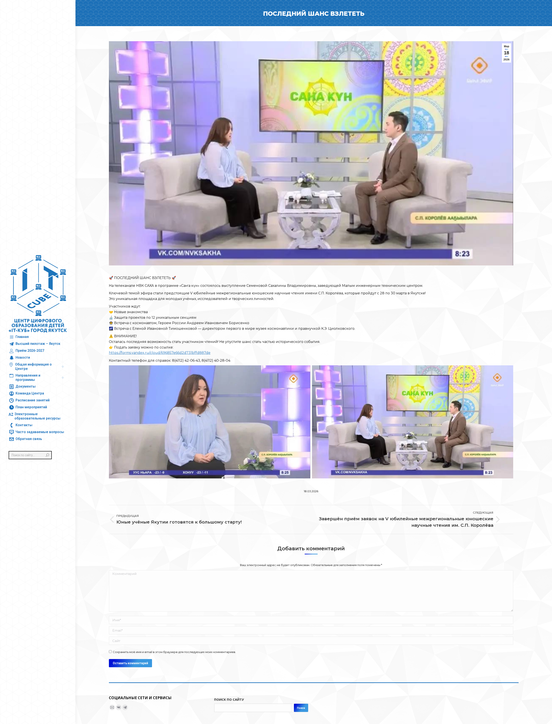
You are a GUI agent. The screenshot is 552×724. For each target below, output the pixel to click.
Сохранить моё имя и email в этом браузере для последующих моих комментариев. (174, 652)
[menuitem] (19, 337)
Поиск (301, 708)
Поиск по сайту (229, 699)
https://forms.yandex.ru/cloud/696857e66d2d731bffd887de (159, 353)
